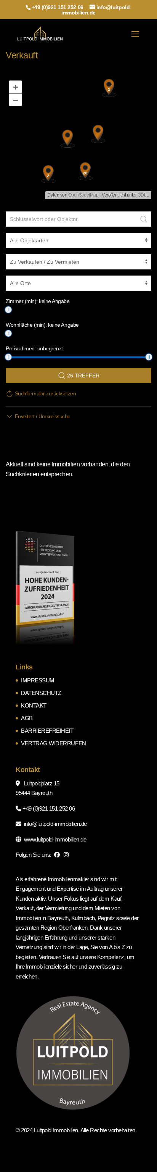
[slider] (8, 309)
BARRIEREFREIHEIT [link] (47, 730)
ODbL (143, 195)
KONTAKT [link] (33, 705)
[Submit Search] (143, 219)
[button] (135, 39)
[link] (40, 34)
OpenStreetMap (83, 195)
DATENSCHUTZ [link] (41, 693)
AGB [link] (27, 718)
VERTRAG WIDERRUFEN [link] (53, 743)
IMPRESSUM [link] (37, 680)
